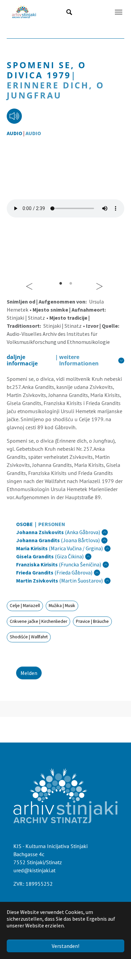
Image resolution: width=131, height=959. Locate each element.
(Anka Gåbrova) (58, 532)
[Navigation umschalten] (118, 12)
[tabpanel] (65, 208)
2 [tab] (70, 283)
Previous (30, 283)
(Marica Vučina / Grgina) (59, 548)
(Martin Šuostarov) (59, 580)
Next (100, 283)
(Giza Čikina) (50, 556)
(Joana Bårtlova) (58, 540)
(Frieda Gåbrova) (54, 572)
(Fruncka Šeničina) (58, 564)
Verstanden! (65, 946)
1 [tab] (60, 283)
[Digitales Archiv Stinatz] (24, 12)
